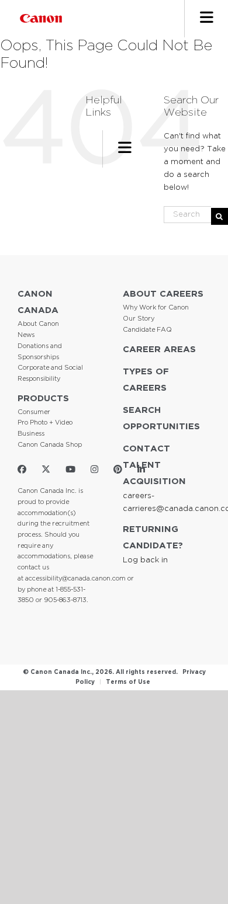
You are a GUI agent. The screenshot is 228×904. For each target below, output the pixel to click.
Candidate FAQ (147, 330)
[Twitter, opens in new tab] (46, 469)
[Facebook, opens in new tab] (22, 469)
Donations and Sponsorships (40, 351)
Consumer (34, 412)
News (26, 335)
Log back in (145, 560)
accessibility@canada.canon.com (75, 579)
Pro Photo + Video (45, 423)
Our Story (138, 319)
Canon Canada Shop (50, 445)
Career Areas (159, 349)
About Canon (38, 324)
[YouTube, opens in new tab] (70, 469)
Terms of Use (128, 682)
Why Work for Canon (156, 308)
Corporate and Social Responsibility (50, 373)
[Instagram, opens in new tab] (94, 469)
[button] (206, 18)
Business (31, 434)
